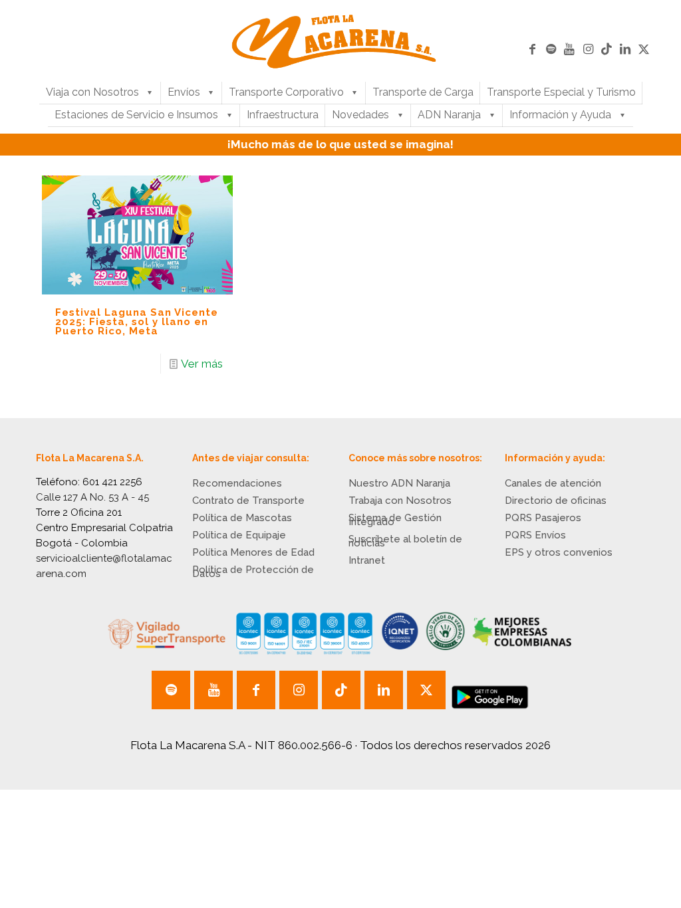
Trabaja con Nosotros (400, 501)
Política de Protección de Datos (253, 572)
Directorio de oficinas (556, 501)
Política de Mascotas (242, 518)
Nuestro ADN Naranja (399, 483)
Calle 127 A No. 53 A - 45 (92, 497)
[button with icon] (171, 690)
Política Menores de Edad (253, 552)
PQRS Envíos (535, 535)
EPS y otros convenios (559, 552)
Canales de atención (553, 483)
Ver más (202, 363)
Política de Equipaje (239, 535)
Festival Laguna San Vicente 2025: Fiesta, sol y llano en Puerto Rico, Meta (136, 321)
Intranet (366, 560)
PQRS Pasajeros (543, 518)
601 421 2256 (112, 482)
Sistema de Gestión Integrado (395, 520)
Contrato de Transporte (248, 501)
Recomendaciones (237, 483)
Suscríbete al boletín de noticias (405, 541)
